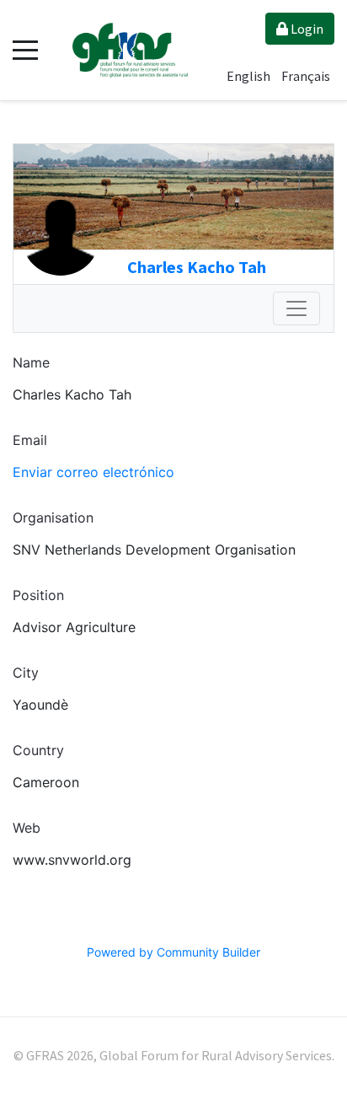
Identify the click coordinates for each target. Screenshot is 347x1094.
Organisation (53, 517)
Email (30, 440)
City (26, 672)
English (250, 75)
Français (305, 75)
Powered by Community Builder (173, 952)
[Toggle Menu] (296, 308)
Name (31, 362)
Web (26, 827)
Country (38, 750)
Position (38, 595)
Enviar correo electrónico (93, 472)
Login (305, 28)
